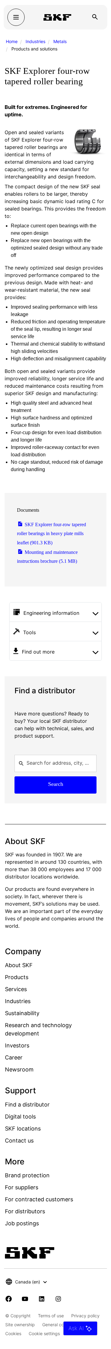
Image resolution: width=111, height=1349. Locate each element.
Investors (17, 1045)
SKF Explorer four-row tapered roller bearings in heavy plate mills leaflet (51, 533)
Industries (35, 41)
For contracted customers (39, 1199)
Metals (60, 41)
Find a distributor (27, 1104)
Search (55, 784)
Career (14, 1057)
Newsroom (19, 1069)
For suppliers (21, 1187)
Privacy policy (85, 1315)
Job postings (22, 1223)
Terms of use (51, 1315)
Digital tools (20, 1116)
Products (16, 977)
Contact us (19, 1140)
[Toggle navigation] (16, 17)
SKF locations (23, 1128)
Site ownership (20, 1324)
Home (12, 41)
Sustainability (22, 1013)
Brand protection (27, 1175)
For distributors (25, 1211)
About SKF (19, 965)
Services (16, 989)
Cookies (13, 1333)
